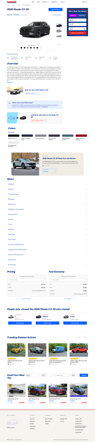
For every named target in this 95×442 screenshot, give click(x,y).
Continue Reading (46, 170)
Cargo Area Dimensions (17, 250)
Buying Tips (33, 426)
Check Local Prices (77, 33)
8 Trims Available (57, 15)
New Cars (73, 15)
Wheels (11, 229)
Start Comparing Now (38, 120)
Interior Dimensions (16, 255)
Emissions (12, 265)
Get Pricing (54, 9)
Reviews (32, 423)
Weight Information (16, 209)
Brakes (10, 219)
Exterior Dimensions (16, 244)
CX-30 (18, 5)
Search (84, 375)
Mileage (11, 199)
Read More (10, 82)
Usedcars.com (63, 418)
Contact (47, 423)
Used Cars (82, 15)
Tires (10, 224)
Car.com (62, 421)
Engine (10, 189)
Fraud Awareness (79, 430)
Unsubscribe (78, 432)
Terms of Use (78, 418)
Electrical (11, 204)
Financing (32, 428)
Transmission (13, 194)
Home (8, 5)
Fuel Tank (12, 239)
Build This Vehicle (31, 93)
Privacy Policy (78, 421)
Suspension (12, 214)
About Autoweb (48, 418)
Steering (11, 234)
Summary (12, 260)
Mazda (13, 5)
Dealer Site (47, 421)
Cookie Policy (78, 423)
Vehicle (11, 184)
